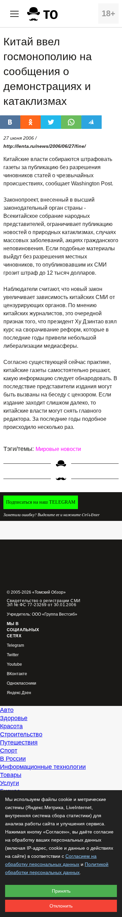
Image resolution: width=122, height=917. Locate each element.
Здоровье (13, 718)
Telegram (15, 645)
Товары (10, 775)
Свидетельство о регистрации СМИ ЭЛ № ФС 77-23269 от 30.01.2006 (44, 603)
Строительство (21, 734)
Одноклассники (21, 683)
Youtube (14, 664)
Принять (61, 891)
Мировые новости (58, 449)
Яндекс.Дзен (19, 693)
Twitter (13, 655)
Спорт (8, 750)
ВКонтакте (17, 674)
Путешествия (19, 742)
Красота (11, 726)
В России (13, 758)
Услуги (9, 783)
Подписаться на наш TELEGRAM (40, 502)
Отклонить (61, 906)
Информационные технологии (43, 766)
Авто (7, 710)
